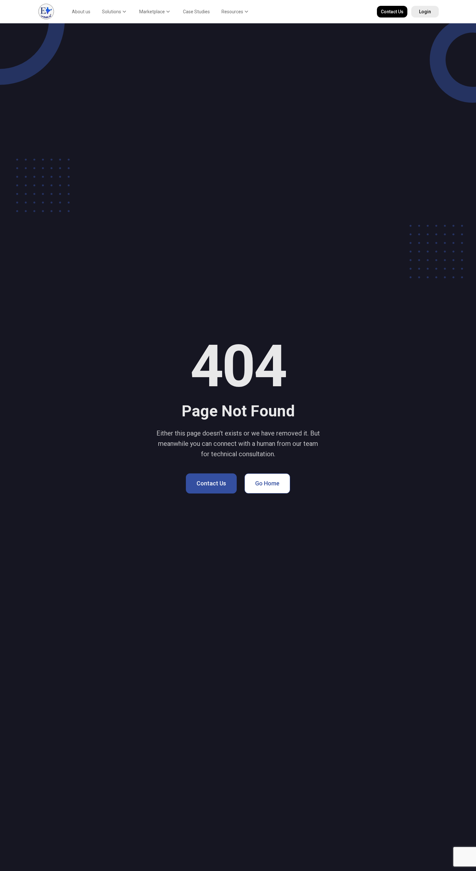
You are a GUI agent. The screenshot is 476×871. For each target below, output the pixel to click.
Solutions (111, 11)
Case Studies (196, 11)
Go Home (267, 483)
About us (81, 11)
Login (425, 11)
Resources (232, 11)
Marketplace (152, 11)
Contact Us (392, 11)
